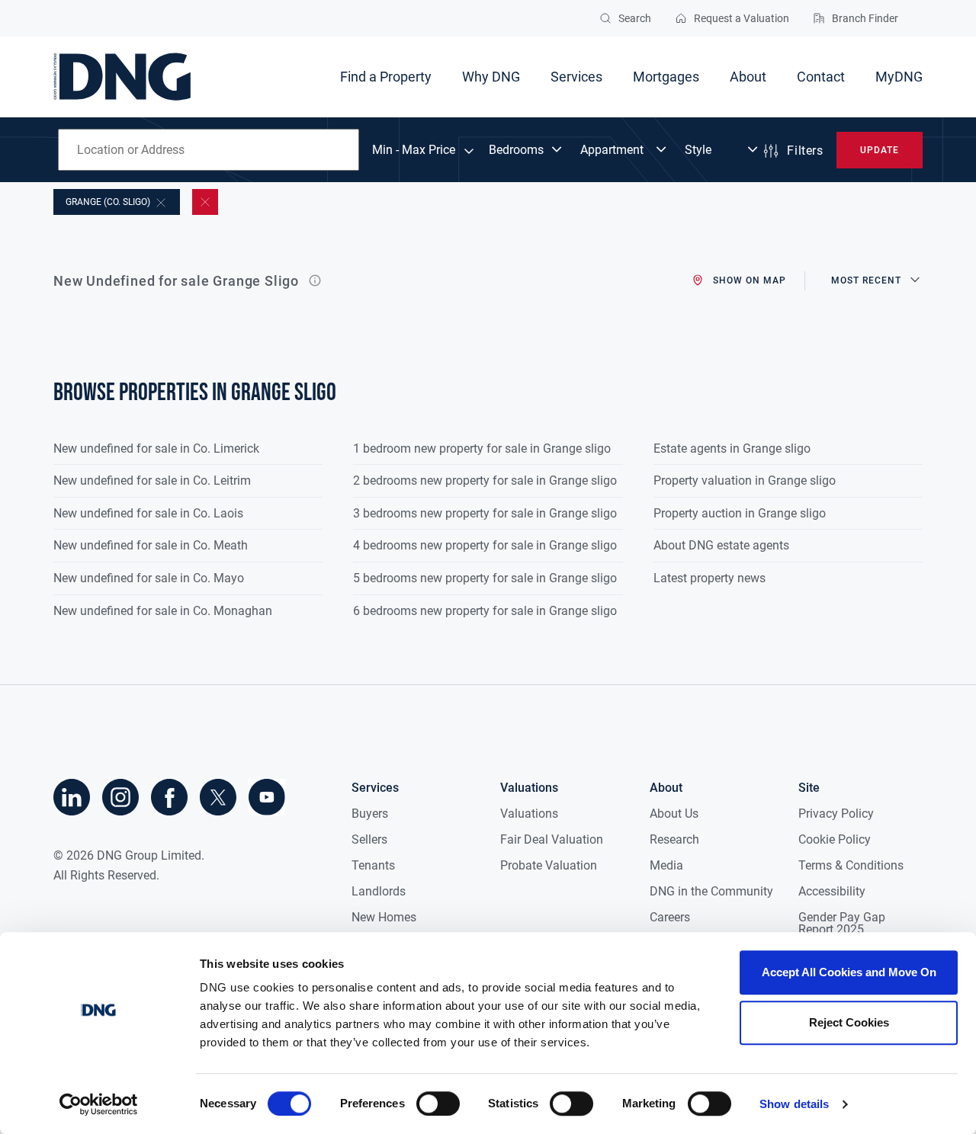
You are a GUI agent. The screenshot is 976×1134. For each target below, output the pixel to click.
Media (666, 865)
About (748, 77)
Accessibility (831, 891)
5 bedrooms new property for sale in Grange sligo (485, 578)
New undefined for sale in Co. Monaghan (162, 611)
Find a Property (386, 77)
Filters (805, 150)
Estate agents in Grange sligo (732, 448)
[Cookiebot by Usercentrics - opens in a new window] (98, 1104)
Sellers (369, 839)
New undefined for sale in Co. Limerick (156, 448)
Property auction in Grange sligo (739, 513)
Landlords (379, 891)
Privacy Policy (836, 813)
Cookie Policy (834, 839)
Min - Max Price (413, 150)
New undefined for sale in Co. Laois (148, 513)
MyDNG (899, 77)
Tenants (373, 865)
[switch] (438, 1103)
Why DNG (491, 77)
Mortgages (666, 77)
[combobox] (209, 150)
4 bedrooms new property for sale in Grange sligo (485, 545)
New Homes (384, 917)
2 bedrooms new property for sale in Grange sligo (485, 480)
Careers (670, 917)
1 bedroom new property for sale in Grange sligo (482, 448)
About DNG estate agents (721, 545)
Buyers (370, 813)
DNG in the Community (711, 891)
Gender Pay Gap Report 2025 (841, 923)
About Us (674, 813)
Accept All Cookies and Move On (849, 972)
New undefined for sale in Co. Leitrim (152, 480)
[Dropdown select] (527, 150)
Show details (794, 1103)
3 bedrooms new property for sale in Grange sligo (485, 513)
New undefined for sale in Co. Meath (150, 545)
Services (576, 77)
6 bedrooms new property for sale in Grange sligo (485, 611)
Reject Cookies (849, 1022)
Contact (821, 77)
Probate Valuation (548, 865)
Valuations (529, 813)
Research (674, 839)
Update (879, 150)
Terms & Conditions (851, 865)
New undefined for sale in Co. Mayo (148, 578)
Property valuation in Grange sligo (744, 480)
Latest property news (709, 578)
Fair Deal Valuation (551, 839)
